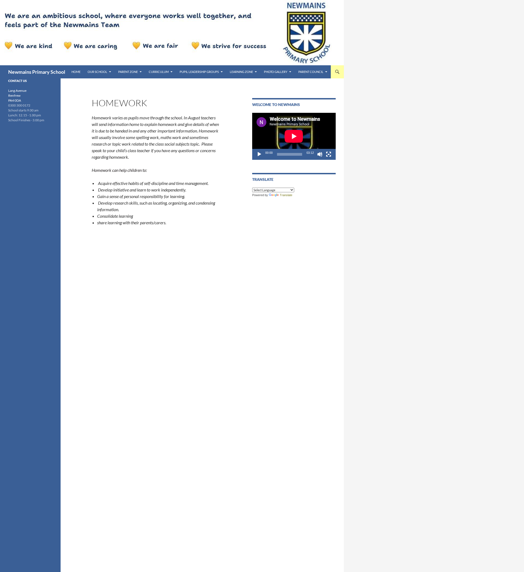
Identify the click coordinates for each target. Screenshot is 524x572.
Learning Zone (241, 71)
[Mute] (320, 154)
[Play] (259, 154)
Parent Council (310, 71)
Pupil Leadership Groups (199, 71)
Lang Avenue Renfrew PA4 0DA (17, 95)
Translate (286, 195)
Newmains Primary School (36, 72)
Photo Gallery (275, 71)
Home (76, 71)
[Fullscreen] (328, 154)
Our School (97, 71)
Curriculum (159, 71)
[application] (294, 136)
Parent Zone (128, 71)
